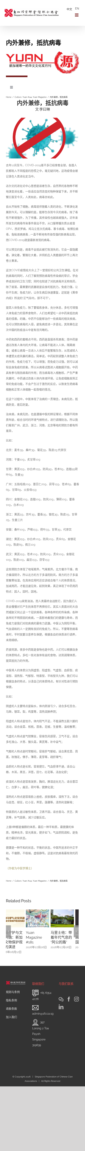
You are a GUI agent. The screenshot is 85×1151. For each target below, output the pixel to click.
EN (77, 8)
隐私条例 (11, 996)
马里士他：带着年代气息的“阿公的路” (41, 937)
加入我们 (11, 1013)
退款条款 (11, 1004)
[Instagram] (76, 995)
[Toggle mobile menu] (77, 15)
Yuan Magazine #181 (14, 937)
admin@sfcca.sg (43, 1009)
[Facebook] (68, 995)
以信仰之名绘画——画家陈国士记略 (66, 937)
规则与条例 (13, 988)
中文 (69, 9)
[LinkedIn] (61, 1002)
